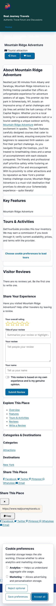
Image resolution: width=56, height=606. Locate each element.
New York (34, 35)
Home (8, 27)
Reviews (13, 421)
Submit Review (16, 392)
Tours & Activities (19, 417)
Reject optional (16, 588)
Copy (8, 516)
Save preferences (18, 596)
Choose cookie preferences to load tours (25, 255)
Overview (14, 409)
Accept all (39, 596)
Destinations (20, 35)
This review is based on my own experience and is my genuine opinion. (29, 381)
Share (13, 56)
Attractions (9, 450)
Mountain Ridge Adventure (18, 124)
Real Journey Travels (16, 16)
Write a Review (17, 425)
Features (14, 413)
